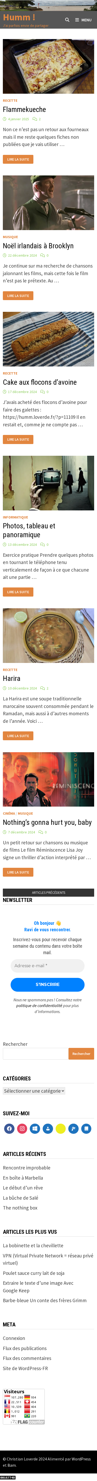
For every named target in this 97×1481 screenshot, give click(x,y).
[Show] (60, 1128)
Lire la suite (19, 158)
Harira (11, 678)
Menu (86, 19)
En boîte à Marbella (23, 1178)
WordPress (81, 1458)
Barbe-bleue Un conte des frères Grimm (45, 1300)
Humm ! (19, 17)
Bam (12, 1465)
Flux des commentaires (27, 1358)
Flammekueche (24, 109)
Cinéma (9, 813)
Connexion (14, 1338)
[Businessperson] (47, 1128)
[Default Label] (34, 1128)
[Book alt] (86, 1128)
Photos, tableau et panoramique (29, 530)
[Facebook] (9, 1128)
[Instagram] (22, 1128)
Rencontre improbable (26, 1167)
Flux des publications (25, 1348)
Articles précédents (48, 892)
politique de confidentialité (39, 1005)
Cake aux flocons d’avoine (40, 382)
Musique (10, 237)
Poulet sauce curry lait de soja (33, 1273)
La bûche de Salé (20, 1198)
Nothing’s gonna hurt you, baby (47, 822)
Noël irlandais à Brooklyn (38, 246)
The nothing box (20, 1208)
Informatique (15, 517)
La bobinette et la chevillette (33, 1245)
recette (10, 100)
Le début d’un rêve (23, 1188)
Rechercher (15, 1044)
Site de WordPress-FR (25, 1368)
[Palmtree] (73, 1128)
